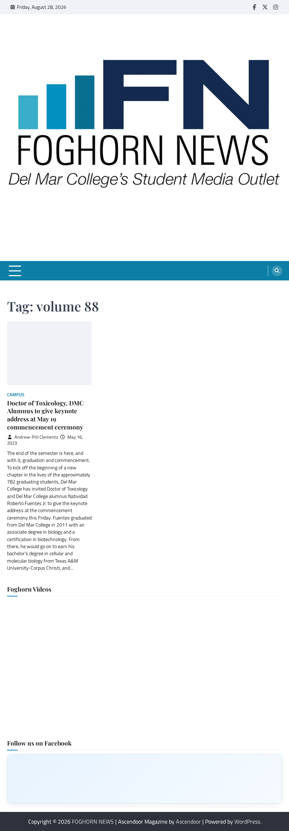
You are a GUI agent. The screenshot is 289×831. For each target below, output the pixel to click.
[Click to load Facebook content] (144, 778)
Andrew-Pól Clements (36, 437)
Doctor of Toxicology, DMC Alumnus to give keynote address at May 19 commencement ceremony (45, 415)
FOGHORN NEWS (93, 821)
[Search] (277, 271)
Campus (15, 394)
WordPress (247, 821)
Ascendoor (188, 821)
